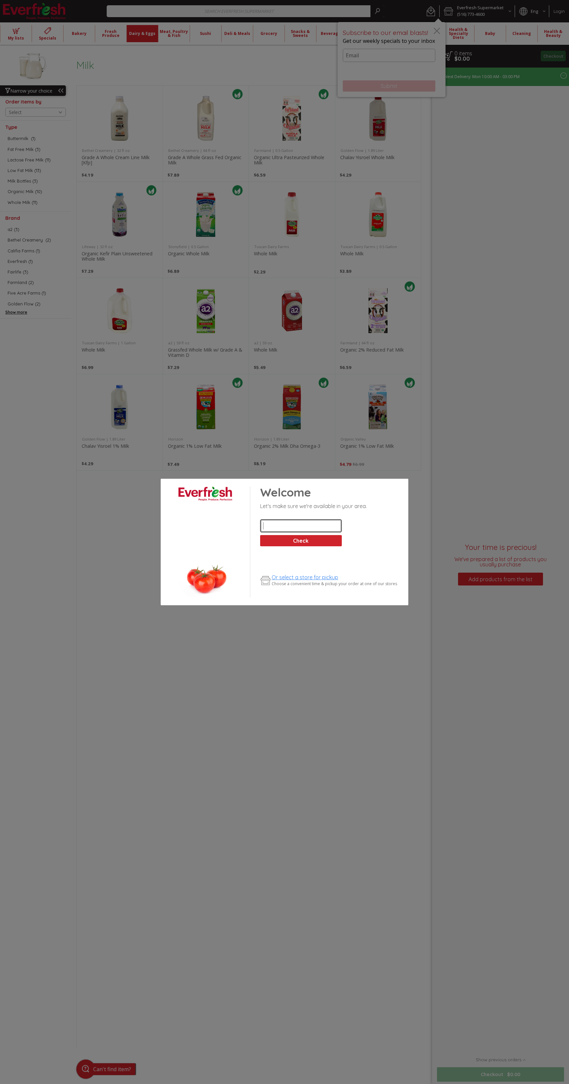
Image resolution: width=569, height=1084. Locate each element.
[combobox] (301, 525)
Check (301, 540)
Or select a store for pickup (305, 577)
